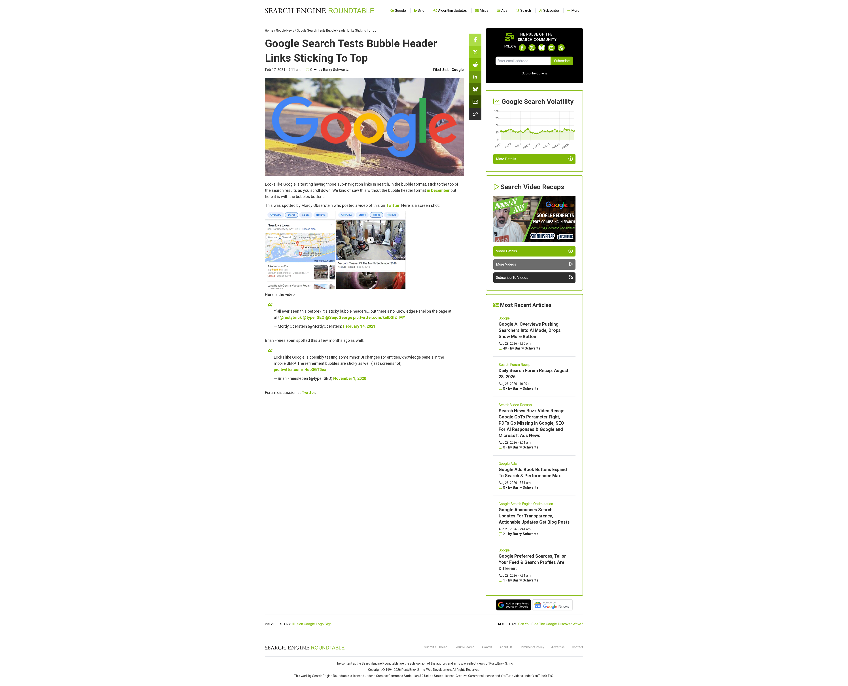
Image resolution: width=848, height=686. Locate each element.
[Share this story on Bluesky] (475, 89)
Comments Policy (532, 647)
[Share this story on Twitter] (475, 52)
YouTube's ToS (542, 676)
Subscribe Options (534, 73)
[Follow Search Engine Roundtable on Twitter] (532, 47)
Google (458, 70)
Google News (285, 30)
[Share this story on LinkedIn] (475, 77)
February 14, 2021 (359, 326)
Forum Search (464, 647)
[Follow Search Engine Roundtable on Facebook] (522, 47)
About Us (506, 647)
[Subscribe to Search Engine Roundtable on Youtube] (551, 47)
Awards (486, 647)
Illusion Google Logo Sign (311, 624)
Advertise (558, 647)
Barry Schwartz (336, 70)
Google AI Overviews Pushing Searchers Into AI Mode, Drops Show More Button (530, 330)
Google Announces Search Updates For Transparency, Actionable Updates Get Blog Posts (534, 516)
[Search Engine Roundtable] (304, 649)
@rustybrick (291, 317)
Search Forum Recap (514, 365)
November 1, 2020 (349, 378)
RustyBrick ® (410, 669)
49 (505, 348)
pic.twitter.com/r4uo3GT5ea (300, 369)
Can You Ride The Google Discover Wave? (550, 624)
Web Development (439, 669)
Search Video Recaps (515, 405)
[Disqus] (364, 459)
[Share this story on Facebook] (475, 40)
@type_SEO (313, 317)
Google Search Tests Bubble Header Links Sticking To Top (336, 30)
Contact (577, 647)
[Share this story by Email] (475, 101)
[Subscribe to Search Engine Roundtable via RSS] (561, 47)
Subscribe (562, 61)
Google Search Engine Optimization (526, 504)
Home (269, 30)
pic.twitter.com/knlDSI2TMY (379, 317)
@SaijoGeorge (338, 317)
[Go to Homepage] (319, 11)
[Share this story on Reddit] (475, 64)
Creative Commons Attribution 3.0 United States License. (415, 676)
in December (438, 190)
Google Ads (508, 464)
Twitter (392, 205)
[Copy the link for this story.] (475, 114)
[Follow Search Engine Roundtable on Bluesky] (541, 47)
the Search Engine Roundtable (377, 663)
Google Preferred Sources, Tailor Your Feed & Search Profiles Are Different (532, 562)
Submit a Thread (435, 647)
